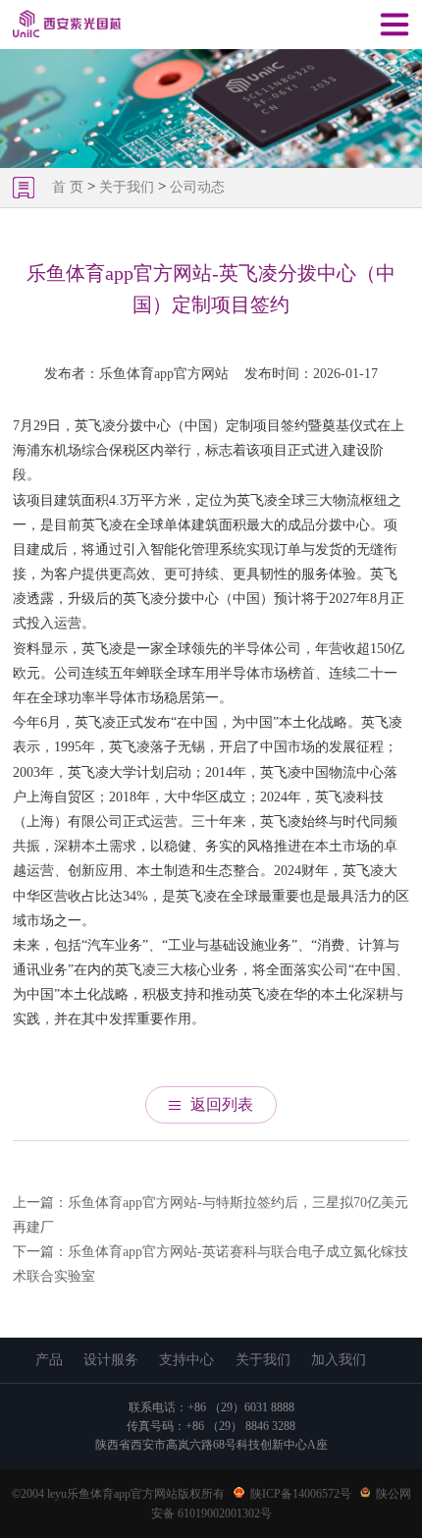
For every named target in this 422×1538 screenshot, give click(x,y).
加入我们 (338, 1359)
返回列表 (221, 1104)
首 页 (69, 187)
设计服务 (110, 1359)
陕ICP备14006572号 (300, 1494)
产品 (49, 1359)
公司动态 (197, 187)
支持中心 (186, 1359)
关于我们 (126, 187)
